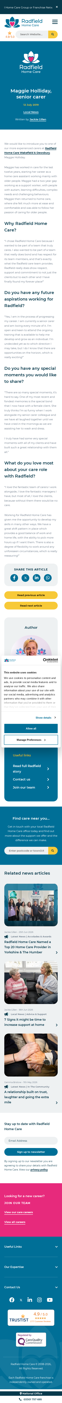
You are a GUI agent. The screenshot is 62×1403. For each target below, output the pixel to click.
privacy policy (39, 1169)
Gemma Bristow (12, 1082)
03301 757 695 (33, 1399)
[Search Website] (53, 34)
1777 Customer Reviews (40, 1321)
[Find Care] (53, 851)
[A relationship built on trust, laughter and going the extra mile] (31, 1055)
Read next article (31, 605)
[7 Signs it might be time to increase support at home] (31, 982)
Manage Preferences (29, 739)
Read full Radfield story (27, 768)
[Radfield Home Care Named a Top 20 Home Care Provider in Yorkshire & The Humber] (31, 904)
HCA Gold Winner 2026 (26, 6)
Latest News (18, 936)
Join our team (24, 787)
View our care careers (18, 1212)
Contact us (21, 779)
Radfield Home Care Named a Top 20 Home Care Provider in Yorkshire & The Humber (27, 947)
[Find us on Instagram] (39, 1300)
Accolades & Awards (39, 936)
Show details (43, 717)
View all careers (14, 1222)
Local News (31, 112)
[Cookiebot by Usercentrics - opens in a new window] (43, 660)
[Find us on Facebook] (11, 1300)
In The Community (38, 1086)
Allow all (31, 728)
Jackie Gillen (38, 119)
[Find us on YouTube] (50, 1300)
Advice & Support (36, 1014)
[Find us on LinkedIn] (30, 1300)
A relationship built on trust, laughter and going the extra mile (26, 1097)
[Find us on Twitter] (21, 1300)
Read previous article (31, 595)
